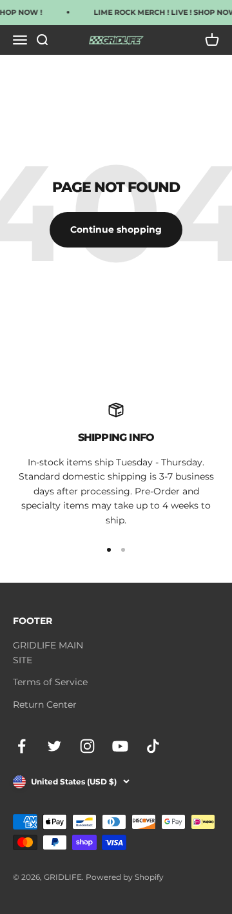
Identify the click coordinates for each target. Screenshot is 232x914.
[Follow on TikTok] (153, 746)
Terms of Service (50, 682)
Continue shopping (116, 229)
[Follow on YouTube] (120, 746)
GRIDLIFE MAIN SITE (48, 652)
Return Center (45, 704)
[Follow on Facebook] (21, 746)
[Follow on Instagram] (87, 746)
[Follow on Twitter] (54, 746)
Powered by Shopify (125, 877)
